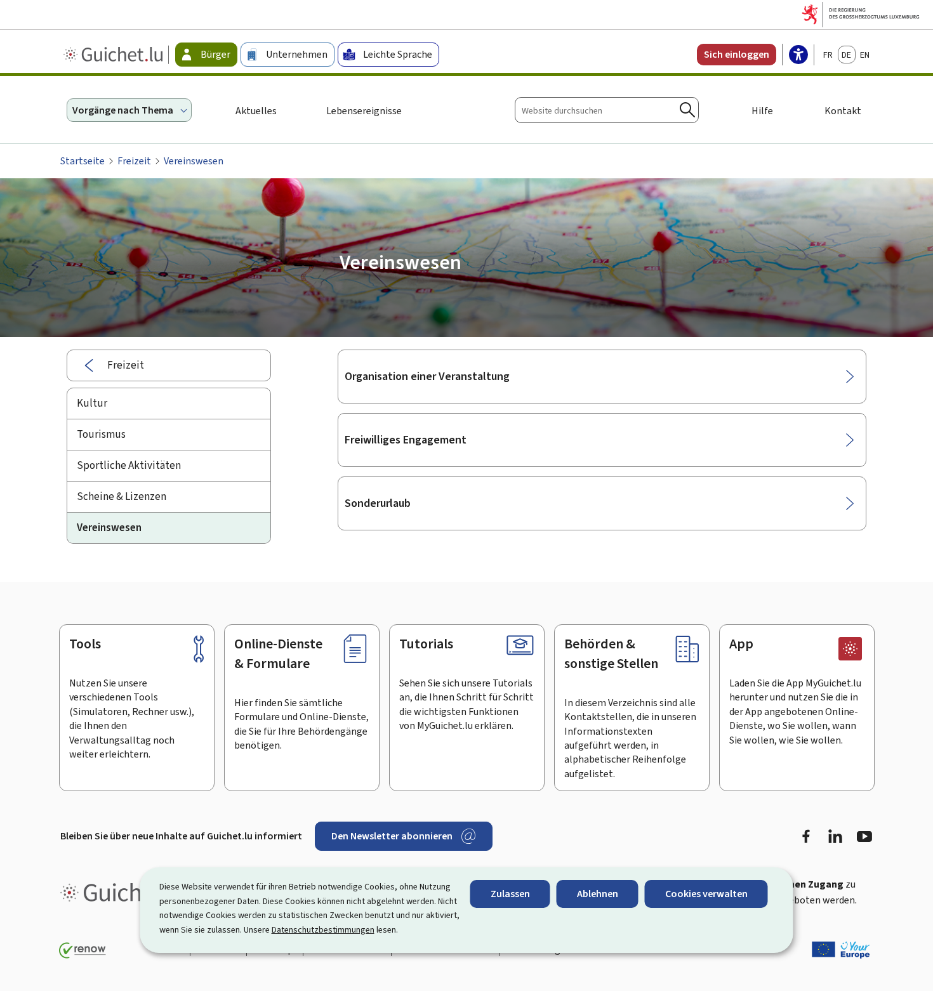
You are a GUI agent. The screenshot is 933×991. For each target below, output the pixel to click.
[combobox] (607, 110)
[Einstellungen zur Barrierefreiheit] (798, 56)
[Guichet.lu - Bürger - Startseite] (114, 55)
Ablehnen (597, 893)
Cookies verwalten (706, 893)
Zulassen (510, 893)
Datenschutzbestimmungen (323, 930)
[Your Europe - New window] (841, 950)
